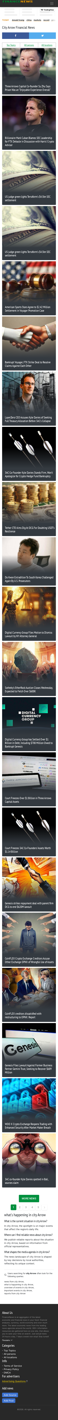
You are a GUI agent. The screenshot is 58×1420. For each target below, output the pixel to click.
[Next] (44, 1207)
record (46, 20)
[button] (15, 35)
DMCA (7, 1372)
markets (37, 20)
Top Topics (11, 45)
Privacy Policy (11, 1369)
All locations (47, 45)
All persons (29, 45)
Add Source (10, 1395)
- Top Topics (9, 1350)
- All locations (9, 1357)
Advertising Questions (14, 1381)
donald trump (18, 20)
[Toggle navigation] (52, 3)
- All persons (9, 1353)
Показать (6, 1340)
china (29, 20)
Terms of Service (13, 1365)
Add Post (9, 1400)
